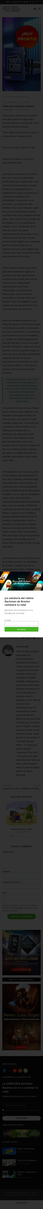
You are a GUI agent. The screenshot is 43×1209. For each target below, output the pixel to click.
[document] (21, 604)
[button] (40, 575)
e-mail (8, 620)
